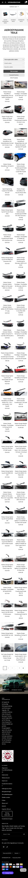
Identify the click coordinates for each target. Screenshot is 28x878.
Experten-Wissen (6, 809)
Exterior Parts (13, 20)
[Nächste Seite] (23, 668)
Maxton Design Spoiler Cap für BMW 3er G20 (7, 634)
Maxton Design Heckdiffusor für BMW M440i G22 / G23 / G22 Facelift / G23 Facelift (7, 402)
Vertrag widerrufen (7, 814)
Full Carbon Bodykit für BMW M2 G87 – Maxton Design (7, 656)
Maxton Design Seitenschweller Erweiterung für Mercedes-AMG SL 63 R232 (21, 261)
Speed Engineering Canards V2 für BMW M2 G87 (7, 190)
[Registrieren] (24, 834)
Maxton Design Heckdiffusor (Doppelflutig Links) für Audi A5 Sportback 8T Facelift (7, 95)
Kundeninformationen (7, 784)
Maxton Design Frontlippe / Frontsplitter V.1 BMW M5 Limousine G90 (21, 237)
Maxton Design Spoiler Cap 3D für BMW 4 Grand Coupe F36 (7, 566)
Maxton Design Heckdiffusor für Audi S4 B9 (7, 166)
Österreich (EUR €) (7, 853)
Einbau (3, 800)
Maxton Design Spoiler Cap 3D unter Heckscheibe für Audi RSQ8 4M (7, 378)
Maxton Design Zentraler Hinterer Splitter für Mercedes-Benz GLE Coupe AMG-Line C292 (7, 495)
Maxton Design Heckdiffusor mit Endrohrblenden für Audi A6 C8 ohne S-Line (7, 142)
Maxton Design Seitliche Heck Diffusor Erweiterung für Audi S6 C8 (21, 613)
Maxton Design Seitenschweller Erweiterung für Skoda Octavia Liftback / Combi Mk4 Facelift (20, 167)
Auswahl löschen (14, 75)
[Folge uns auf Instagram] (3, 847)
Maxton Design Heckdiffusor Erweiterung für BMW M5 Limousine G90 (7, 237)
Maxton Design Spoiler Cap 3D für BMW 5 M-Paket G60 (21, 473)
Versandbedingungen (7, 794)
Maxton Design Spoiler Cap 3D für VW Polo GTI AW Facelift (7, 448)
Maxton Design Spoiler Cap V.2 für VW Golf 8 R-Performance (7, 612)
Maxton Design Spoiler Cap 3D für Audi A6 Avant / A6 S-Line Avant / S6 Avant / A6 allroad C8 (21, 450)
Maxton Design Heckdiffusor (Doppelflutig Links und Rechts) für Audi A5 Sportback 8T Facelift (21, 143)
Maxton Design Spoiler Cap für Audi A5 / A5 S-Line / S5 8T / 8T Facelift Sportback (21, 657)
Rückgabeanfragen (6, 791)
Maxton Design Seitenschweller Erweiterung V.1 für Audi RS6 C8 (21, 401)
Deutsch (16, 853)
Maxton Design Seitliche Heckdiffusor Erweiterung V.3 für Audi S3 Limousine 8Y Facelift (7, 355)
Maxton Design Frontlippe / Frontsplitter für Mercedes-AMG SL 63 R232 (21, 285)
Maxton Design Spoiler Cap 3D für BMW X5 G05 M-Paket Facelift (7, 541)
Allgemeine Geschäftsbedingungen (7, 770)
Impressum (4, 780)
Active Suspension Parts (5, 21)
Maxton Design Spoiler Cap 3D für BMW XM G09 (7, 473)
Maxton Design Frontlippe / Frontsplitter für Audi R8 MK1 (7, 589)
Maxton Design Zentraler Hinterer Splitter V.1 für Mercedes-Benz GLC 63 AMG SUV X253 (21, 495)
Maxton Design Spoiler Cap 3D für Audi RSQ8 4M (7, 518)
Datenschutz (5, 775)
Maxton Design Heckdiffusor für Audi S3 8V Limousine (21, 377)
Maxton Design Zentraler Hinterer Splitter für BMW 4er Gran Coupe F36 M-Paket (20, 543)
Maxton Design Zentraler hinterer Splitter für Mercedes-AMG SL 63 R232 (7, 285)
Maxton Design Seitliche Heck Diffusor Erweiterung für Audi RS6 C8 (21, 590)
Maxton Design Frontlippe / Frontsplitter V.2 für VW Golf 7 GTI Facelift (21, 94)
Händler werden (6, 797)
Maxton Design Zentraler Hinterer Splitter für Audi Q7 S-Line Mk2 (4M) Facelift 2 (7, 332)
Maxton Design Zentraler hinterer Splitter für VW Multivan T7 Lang (7, 308)
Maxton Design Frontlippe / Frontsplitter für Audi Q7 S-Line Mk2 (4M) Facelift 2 (21, 332)
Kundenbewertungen (7, 818)
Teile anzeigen (14, 71)
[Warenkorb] (25, 2)
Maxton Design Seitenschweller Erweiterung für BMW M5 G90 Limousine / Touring (20, 213)
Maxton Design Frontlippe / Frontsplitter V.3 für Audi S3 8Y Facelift (7, 426)
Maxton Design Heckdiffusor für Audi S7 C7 (21, 635)
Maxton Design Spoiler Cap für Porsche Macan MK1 (7, 211)
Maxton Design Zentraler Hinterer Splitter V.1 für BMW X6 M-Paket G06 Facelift (21, 519)
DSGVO (4, 806)
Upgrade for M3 (17, 690)
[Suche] (5, 2)
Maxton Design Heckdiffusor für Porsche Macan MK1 (20, 190)
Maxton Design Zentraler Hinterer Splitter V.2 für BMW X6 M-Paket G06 (21, 567)
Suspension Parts (21, 20)
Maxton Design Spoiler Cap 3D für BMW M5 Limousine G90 (7, 259)
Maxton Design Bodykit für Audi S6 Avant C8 (21, 424)
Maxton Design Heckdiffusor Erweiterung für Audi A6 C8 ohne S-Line (21, 119)
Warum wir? (5, 803)
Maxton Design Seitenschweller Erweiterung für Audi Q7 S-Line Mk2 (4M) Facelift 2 (21, 309)
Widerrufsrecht (6, 777)
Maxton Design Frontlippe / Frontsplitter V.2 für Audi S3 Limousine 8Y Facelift (21, 355)
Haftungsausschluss (7, 788)
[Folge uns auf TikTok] (7, 847)
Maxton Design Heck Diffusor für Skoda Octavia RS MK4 (7, 118)
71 (19, 667)
